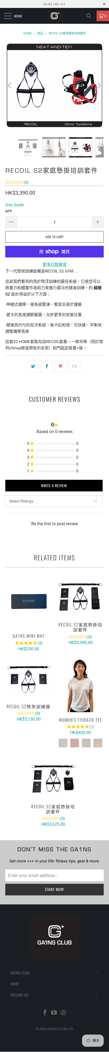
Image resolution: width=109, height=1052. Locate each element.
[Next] (98, 85)
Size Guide (14, 205)
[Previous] (10, 85)
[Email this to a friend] (74, 366)
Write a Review (54, 485)
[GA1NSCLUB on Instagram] (63, 1013)
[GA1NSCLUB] (54, 16)
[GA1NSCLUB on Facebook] (45, 1013)
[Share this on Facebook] (46, 366)
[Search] (91, 15)
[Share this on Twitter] (33, 366)
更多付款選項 (54, 264)
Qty (8, 211)
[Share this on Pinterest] (60, 366)
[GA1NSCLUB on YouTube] (54, 1013)
